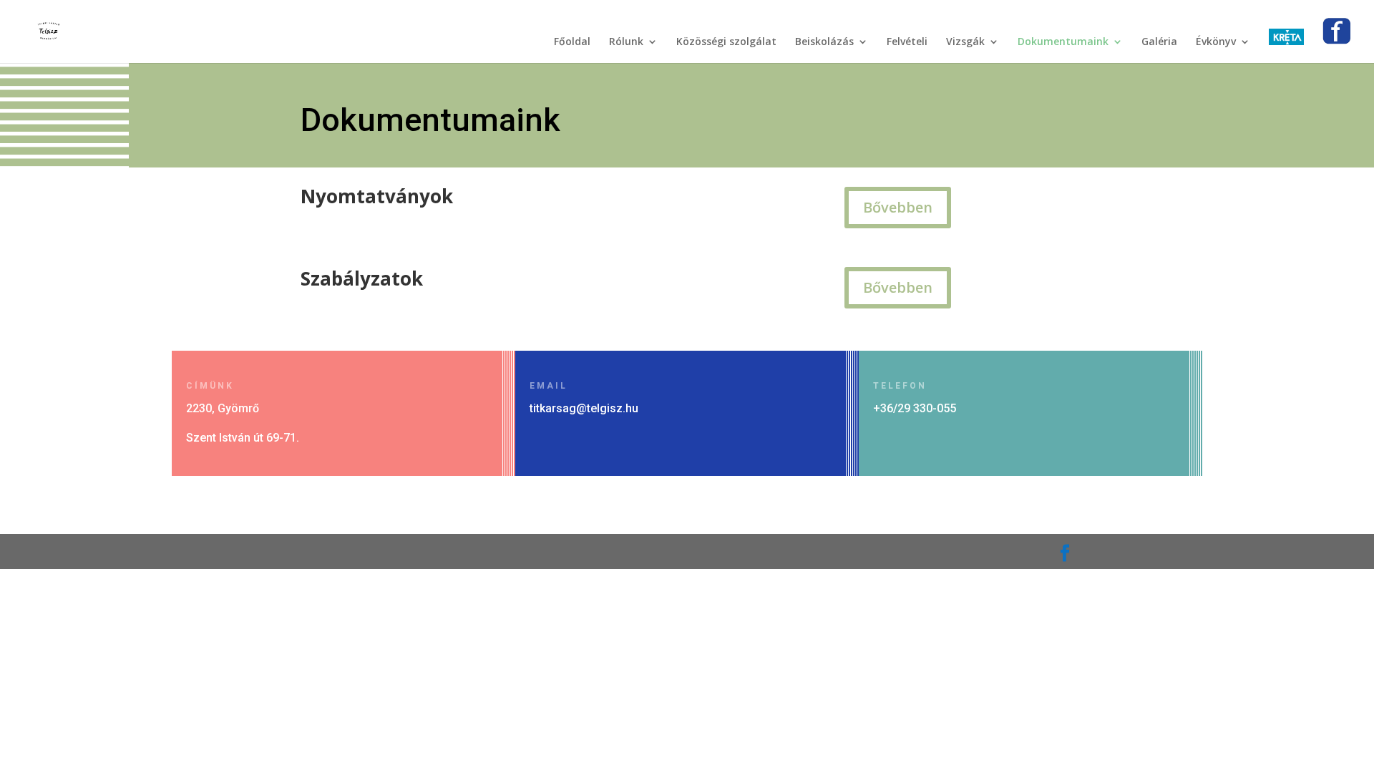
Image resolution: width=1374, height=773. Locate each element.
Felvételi (907, 42)
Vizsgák (965, 42)
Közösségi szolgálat (726, 42)
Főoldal (572, 42)
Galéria (1159, 42)
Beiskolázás (824, 42)
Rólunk (626, 42)
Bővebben (897, 207)
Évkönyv (1216, 42)
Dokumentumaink (1063, 42)
